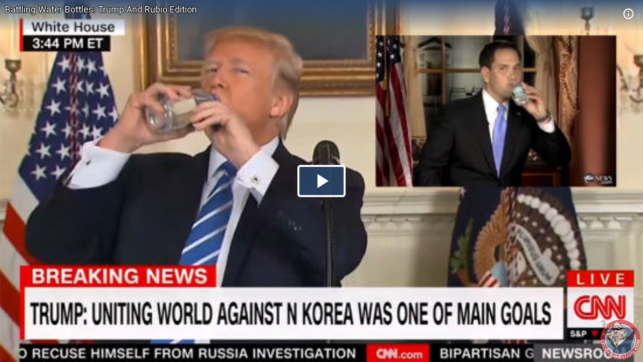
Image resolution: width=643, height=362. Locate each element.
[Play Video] (321, 181)
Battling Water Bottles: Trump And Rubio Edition (101, 9)
